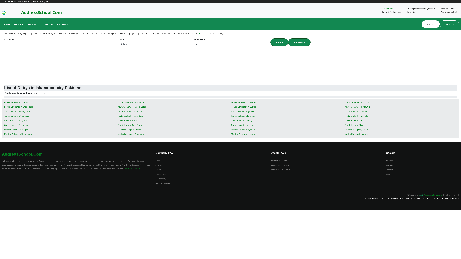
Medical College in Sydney (243, 129)
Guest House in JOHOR (355, 120)
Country (122, 39)
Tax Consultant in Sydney (242, 111)
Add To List (63, 24)
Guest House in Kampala (129, 120)
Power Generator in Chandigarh (18, 107)
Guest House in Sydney (241, 120)
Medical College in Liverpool (243, 134)
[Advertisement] (230, 66)
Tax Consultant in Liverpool (243, 116)
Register (449, 24)
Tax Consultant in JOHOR (356, 111)
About (157, 160)
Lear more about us (132, 169)
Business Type (200, 39)
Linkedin (389, 169)
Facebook (389, 160)
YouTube (389, 165)
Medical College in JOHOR (356, 129)
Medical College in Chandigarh (18, 134)
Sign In (430, 24)
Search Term (9, 39)
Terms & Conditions (163, 183)
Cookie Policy (160, 179)
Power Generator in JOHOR (357, 102)
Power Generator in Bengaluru (18, 102)
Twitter (389, 174)
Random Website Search (280, 169)
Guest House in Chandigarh (16, 125)
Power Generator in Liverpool (244, 107)
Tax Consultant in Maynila (356, 116)
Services (158, 165)
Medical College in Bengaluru (17, 129)
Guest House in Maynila (355, 125)
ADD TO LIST (204, 33)
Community (33, 24)
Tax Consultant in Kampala (130, 111)
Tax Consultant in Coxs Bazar (131, 116)
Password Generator (279, 160)
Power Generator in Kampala (131, 102)
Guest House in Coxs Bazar (130, 125)
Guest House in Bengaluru (16, 120)
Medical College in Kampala (130, 129)
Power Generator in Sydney (243, 102)
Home (7, 24)
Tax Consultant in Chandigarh (17, 116)
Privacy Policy (160, 174)
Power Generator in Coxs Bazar (132, 107)
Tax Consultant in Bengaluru (17, 111)
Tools (48, 24)
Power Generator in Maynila (357, 107)
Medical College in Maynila (357, 134)
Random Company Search (281, 165)
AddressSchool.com (41, 12)
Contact (158, 169)
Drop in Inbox (388, 8)
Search (18, 24)
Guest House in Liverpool (242, 125)
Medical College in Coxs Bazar (131, 134)
